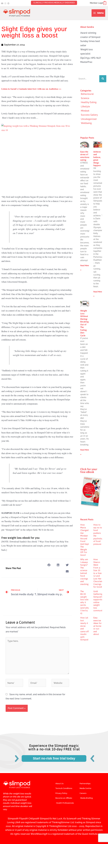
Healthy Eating (88, 102)
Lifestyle (85, 106)
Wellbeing (86, 123)
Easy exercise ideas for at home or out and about (97, 625)
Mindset (85, 110)
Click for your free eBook (88, 470)
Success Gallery (89, 114)
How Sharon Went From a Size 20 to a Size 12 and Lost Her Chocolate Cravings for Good (98, 573)
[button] (49, 565)
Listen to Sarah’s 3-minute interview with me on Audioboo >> (31, 89)
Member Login (96, 3)
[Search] (102, 78)
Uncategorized (88, 119)
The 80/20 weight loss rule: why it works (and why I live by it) (84, 602)
